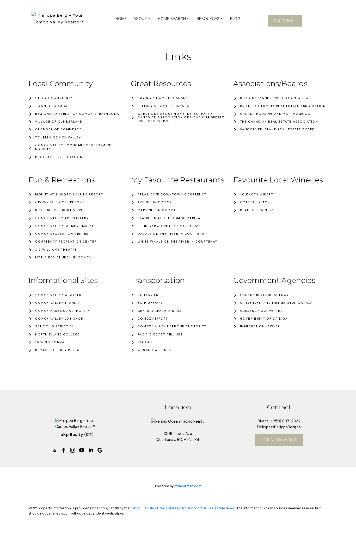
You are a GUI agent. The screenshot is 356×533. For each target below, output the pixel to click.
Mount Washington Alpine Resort (69, 194)
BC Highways (150, 303)
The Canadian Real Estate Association (279, 122)
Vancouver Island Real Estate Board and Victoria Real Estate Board (182, 508)
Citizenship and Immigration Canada (276, 303)
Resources (208, 18)
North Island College (57, 335)
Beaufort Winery (257, 210)
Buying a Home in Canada (163, 98)
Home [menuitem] (121, 18)
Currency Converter (261, 311)
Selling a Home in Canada (163, 106)
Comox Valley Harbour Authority (172, 326)
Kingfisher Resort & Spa (59, 210)
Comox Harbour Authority (62, 311)
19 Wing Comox (50, 342)
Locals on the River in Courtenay (172, 234)
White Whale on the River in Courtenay (177, 242)
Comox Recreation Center (62, 234)
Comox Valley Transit (57, 303)
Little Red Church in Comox (63, 257)
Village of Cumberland (59, 122)
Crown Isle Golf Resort (59, 202)
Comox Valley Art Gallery (62, 218)
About (140, 18)
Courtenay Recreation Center (66, 242)
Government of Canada (264, 319)
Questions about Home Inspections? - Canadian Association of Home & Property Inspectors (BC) (181, 117)
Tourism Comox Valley (58, 137)
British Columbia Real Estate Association (283, 106)
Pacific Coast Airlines (160, 335)
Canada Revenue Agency (264, 295)
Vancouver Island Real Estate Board (277, 129)
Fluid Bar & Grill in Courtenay (168, 226)
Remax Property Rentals (59, 350)
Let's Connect (279, 440)
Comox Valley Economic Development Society (74, 147)
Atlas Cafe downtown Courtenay (172, 194)
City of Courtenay (54, 98)
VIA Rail (145, 342)
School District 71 (54, 326)
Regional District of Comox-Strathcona (77, 114)
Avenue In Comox (155, 202)
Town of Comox (51, 106)
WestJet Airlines (154, 350)
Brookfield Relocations (60, 157)
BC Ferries (148, 295)
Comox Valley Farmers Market (65, 226)
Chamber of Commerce (58, 129)
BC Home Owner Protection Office (275, 98)
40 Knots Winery (256, 194)
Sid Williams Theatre (56, 250)
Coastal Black (255, 202)
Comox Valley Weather (58, 295)
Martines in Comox (157, 210)
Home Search (172, 18)
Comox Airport (153, 319)
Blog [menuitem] (235, 18)
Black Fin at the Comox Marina (169, 218)
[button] (285, 21)
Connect (285, 20)
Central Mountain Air (160, 311)
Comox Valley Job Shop (59, 319)
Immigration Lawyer (260, 326)
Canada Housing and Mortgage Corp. (278, 114)
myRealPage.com (187, 486)
